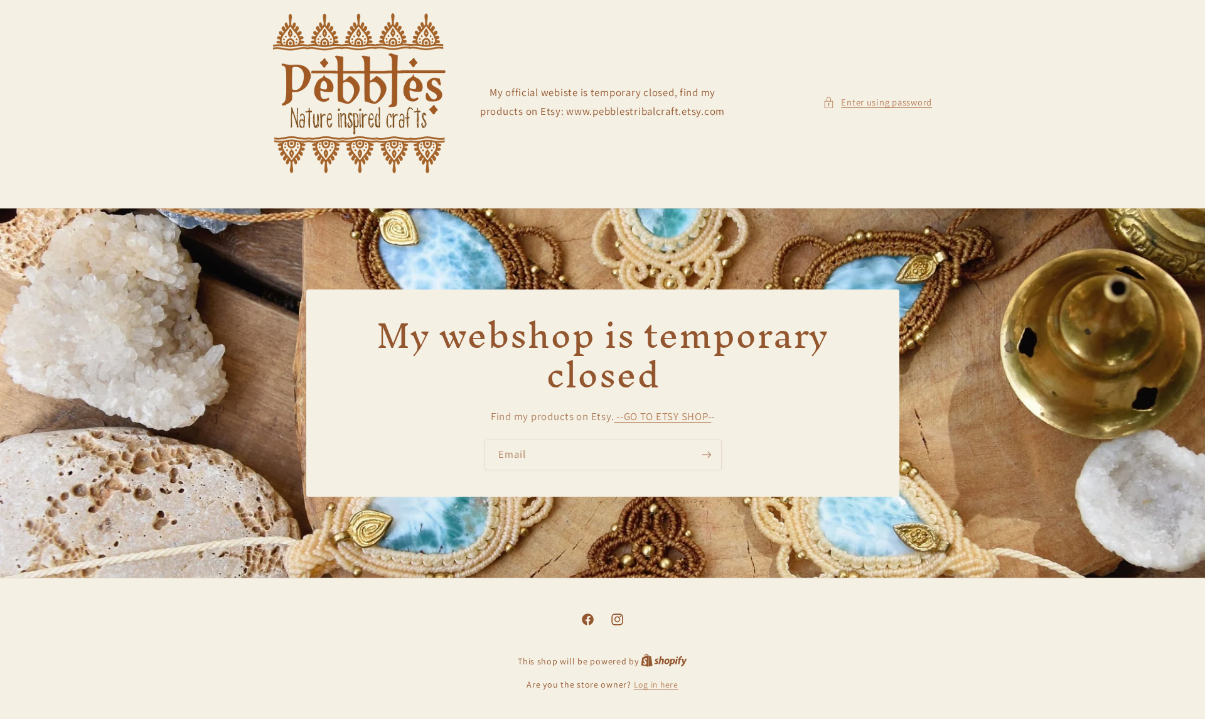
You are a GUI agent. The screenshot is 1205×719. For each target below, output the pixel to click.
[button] (877, 102)
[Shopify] (664, 661)
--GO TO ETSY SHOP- (662, 416)
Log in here (656, 684)
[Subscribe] (706, 455)
